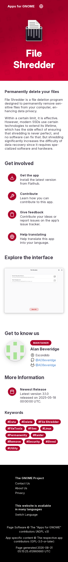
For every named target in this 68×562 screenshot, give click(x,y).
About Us (21, 488)
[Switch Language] (41, 6)
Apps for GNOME (21, 6)
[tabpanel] (34, 291)
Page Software (16, 527)
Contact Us (22, 483)
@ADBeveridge (46, 360)
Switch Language (26, 514)
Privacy (20, 493)
